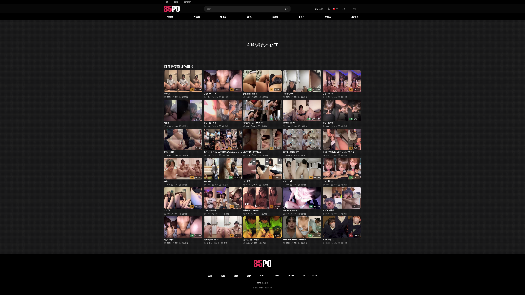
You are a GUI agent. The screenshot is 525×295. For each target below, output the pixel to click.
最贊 (276, 17)
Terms (276, 276)
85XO (176, 2)
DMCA (291, 276)
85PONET (187, 2)
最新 (224, 17)
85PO (261, 288)
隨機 (171, 17)
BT (167, 2)
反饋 (249, 276)
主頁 (210, 276)
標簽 (329, 17)
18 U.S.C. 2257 (310, 276)
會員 (356, 17)
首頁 (198, 17)
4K (250, 17)
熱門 (302, 17)
